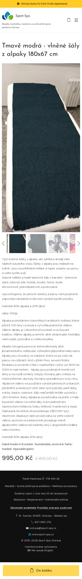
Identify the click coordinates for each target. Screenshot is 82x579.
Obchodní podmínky (23, 507)
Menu (76, 20)
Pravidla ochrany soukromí (54, 507)
